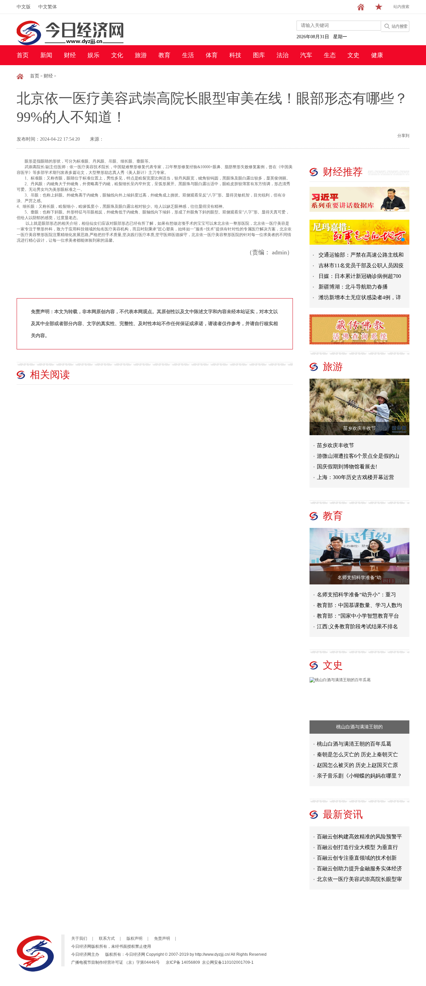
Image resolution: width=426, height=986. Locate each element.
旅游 (141, 55)
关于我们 (79, 938)
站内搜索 (401, 6)
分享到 (403, 135)
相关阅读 (50, 374)
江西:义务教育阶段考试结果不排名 (357, 626)
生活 (188, 55)
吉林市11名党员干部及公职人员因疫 (361, 265)
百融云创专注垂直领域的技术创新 (357, 853)
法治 (283, 55)
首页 (23, 55)
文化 (117, 55)
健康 (377, 55)
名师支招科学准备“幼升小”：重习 (356, 594)
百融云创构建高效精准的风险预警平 (359, 832)
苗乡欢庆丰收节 (359, 428)
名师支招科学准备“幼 (359, 577)
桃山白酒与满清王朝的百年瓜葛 (354, 744)
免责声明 (162, 938)
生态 (330, 55)
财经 (70, 55)
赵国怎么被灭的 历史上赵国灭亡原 (357, 765)
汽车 (306, 55)
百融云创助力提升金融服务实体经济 (359, 864)
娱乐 (94, 55)
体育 (212, 55)
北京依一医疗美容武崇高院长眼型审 (359, 875)
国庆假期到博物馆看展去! (347, 466)
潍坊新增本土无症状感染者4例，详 (360, 297)
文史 (353, 55)
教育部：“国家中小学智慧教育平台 (358, 616)
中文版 (24, 6)
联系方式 (107, 938)
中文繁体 (47, 6)
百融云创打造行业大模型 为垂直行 (357, 843)
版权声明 (134, 938)
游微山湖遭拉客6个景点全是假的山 (358, 456)
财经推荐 (343, 171)
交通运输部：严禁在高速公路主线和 (361, 255)
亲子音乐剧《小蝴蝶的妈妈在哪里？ (359, 776)
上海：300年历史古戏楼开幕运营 (355, 477)
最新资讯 (343, 814)
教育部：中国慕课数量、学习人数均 (359, 605)
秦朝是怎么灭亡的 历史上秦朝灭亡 (357, 754)
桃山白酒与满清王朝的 (359, 726)
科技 (235, 55)
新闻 (46, 55)
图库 (259, 55)
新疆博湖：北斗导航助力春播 (353, 287)
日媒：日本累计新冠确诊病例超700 (360, 276)
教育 (164, 55)
